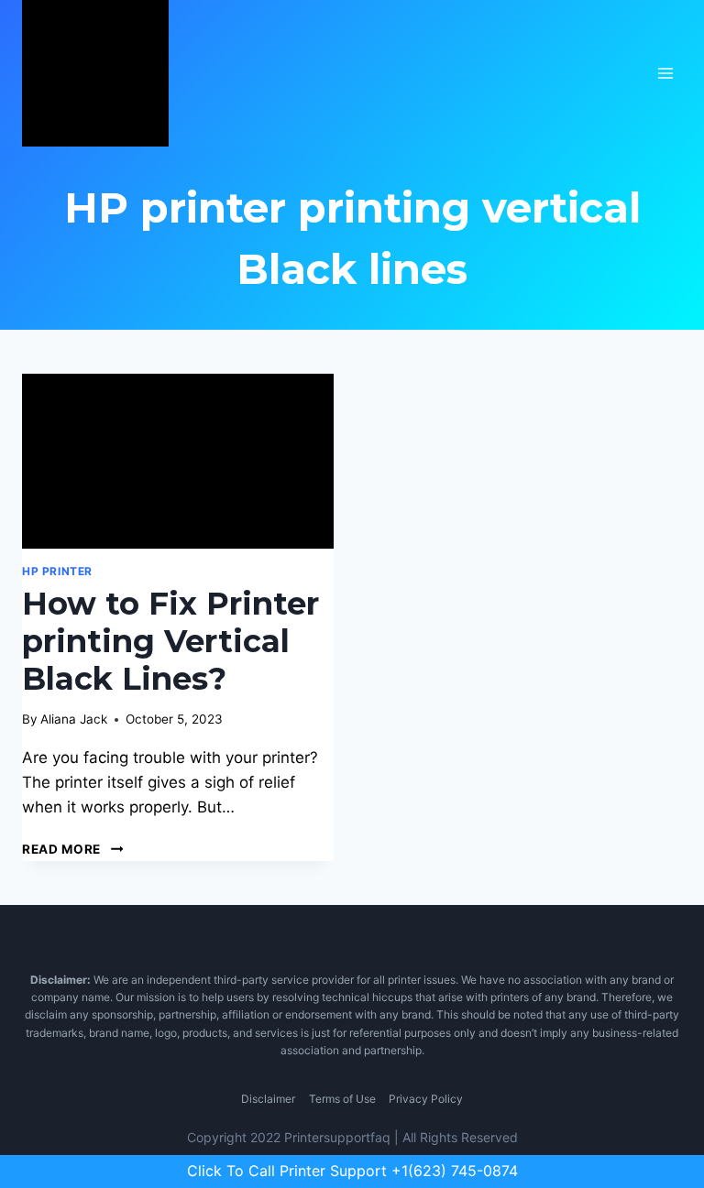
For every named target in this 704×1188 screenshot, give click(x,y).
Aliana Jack (73, 719)
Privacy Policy (426, 1099)
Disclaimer (268, 1099)
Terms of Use (342, 1099)
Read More (72, 849)
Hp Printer (57, 571)
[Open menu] (665, 73)
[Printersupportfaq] (95, 73)
